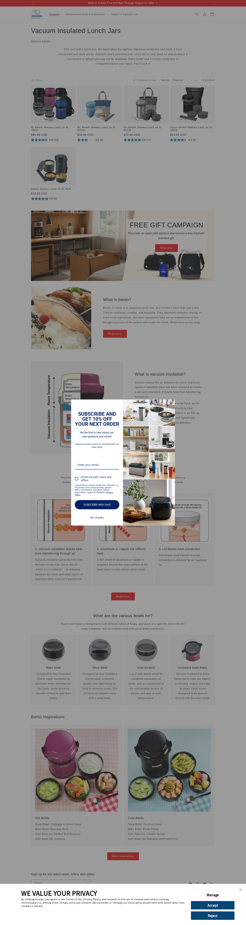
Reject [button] (213, 915)
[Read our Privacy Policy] (117, 486)
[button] (240, 890)
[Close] (171, 403)
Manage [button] (213, 895)
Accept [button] (213, 905)
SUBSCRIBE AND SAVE (97, 504)
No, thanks (97, 517)
